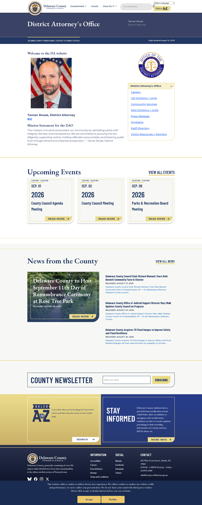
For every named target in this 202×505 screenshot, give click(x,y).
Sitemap (93, 472)
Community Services (144, 104)
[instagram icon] (41, 478)
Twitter (118, 472)
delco (159, 8)
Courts (94, 6)
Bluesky (118, 460)
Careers (136, 92)
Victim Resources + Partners (149, 134)
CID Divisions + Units (144, 98)
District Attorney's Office (145, 86)
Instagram (119, 468)
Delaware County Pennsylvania (41, 40)
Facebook (119, 464)
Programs (137, 122)
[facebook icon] (29, 478)
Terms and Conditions (99, 476)
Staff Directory (140, 128)
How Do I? (109, 6)
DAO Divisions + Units (144, 110)
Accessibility (95, 460)
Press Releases (140, 116)
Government (77, 6)
